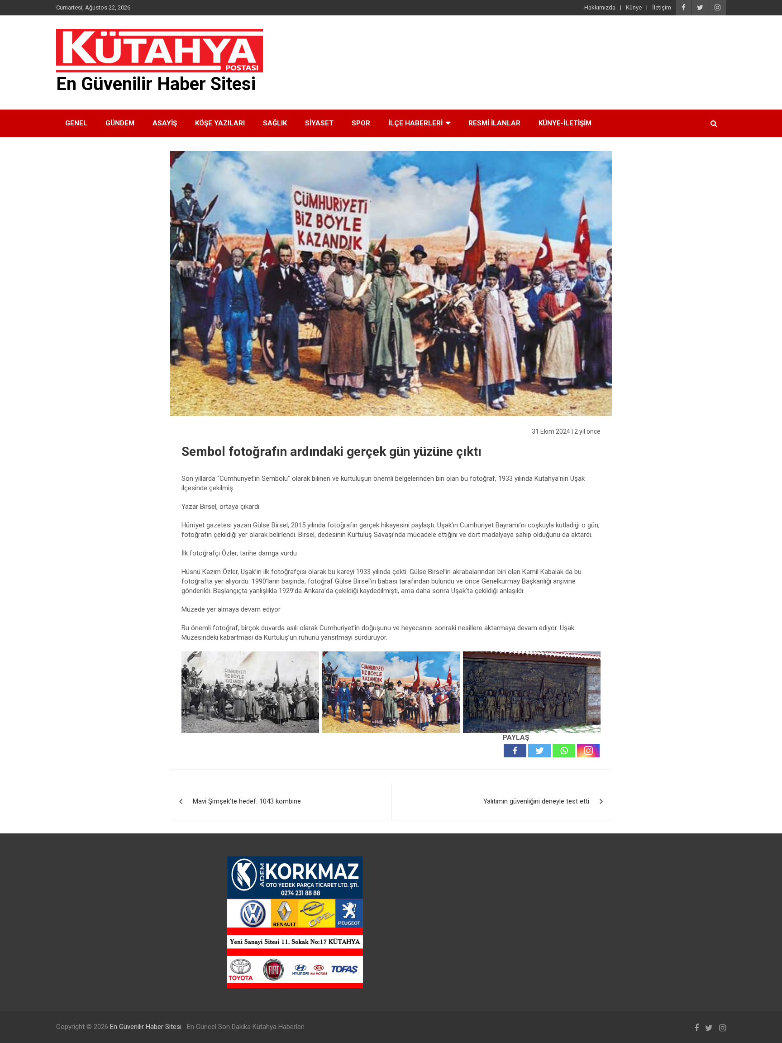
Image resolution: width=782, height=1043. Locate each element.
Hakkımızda (599, 7)
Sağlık (275, 123)
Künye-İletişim (565, 123)
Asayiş (165, 123)
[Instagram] (588, 750)
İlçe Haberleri (415, 123)
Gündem (119, 123)
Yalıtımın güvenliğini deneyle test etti (536, 801)
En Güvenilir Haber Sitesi (156, 84)
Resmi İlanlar (494, 123)
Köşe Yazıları (220, 123)
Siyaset (319, 123)
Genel (76, 123)
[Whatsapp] (564, 750)
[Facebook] (515, 750)
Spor (361, 123)
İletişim (661, 7)
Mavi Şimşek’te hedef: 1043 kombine (247, 801)
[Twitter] (539, 750)
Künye (634, 7)
